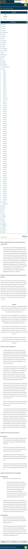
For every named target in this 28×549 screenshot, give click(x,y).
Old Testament (7, 8)
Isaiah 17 (5, 101)
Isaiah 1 (4, 70)
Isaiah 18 (5, 103)
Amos (3, 213)
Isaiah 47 (5, 161)
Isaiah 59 (5, 185)
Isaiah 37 (5, 141)
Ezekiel (3, 205)
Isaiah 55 (5, 177)
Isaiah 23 (5, 113)
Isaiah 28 (5, 123)
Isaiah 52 (5, 171)
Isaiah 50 (5, 167)
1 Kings (3, 44)
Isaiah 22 (5, 111)
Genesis (3, 24)
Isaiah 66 (5, 199)
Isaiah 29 (5, 125)
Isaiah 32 (5, 131)
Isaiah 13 (5, 95)
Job (3, 58)
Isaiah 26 (5, 119)
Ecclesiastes (4, 64)
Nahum (3, 222)
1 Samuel (4, 40)
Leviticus (4, 28)
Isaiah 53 (5, 173)
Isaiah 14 (5, 97)
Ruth (3, 38)
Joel (3, 211)
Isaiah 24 (5, 115)
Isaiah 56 (5, 179)
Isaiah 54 (5, 175)
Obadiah (4, 216)
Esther (3, 56)
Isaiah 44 (5, 155)
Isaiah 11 (5, 91)
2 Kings (3, 46)
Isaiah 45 (5, 157)
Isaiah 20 (5, 107)
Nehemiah (4, 54)
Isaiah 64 (5, 195)
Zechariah (4, 230)
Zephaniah (4, 226)
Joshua (3, 34)
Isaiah (12, 8)
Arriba (14, 541)
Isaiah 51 (5, 169)
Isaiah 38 (5, 143)
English (5, 14)
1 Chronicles (4, 48)
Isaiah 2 (4, 72)
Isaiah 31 (5, 129)
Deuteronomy (5, 32)
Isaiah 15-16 (5, 99)
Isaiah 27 (5, 121)
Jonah (3, 217)
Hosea (3, 209)
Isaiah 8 (4, 85)
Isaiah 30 (5, 127)
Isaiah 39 (5, 145)
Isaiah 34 (5, 135)
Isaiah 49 (5, 165)
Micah (3, 220)
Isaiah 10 (5, 89)
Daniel (3, 207)
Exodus (3, 26)
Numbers (4, 30)
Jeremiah (4, 201)
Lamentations (5, 203)
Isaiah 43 (5, 153)
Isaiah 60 (5, 187)
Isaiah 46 (5, 159)
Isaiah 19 (5, 105)
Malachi (3, 232)
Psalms (3, 60)
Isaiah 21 (5, 109)
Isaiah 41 (5, 149)
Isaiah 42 (5, 151)
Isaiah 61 (5, 189)
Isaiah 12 (5, 93)
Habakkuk (4, 224)
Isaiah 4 (4, 77)
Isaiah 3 (4, 74)
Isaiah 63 (5, 193)
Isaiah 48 (5, 163)
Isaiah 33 (5, 133)
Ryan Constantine (12, 547)
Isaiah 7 (4, 83)
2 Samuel (4, 42)
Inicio (2, 8)
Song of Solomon (5, 66)
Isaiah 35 (5, 137)
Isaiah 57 (5, 181)
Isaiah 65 (5, 197)
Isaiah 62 (5, 191)
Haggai (3, 228)
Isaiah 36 (5, 139)
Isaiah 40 (5, 147)
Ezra (3, 52)
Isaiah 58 (5, 183)
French (5, 18)
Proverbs (4, 62)
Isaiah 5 (4, 78)
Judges (3, 36)
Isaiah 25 (5, 117)
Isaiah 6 (4, 81)
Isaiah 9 (4, 87)
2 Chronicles (4, 50)
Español (5, 16)
